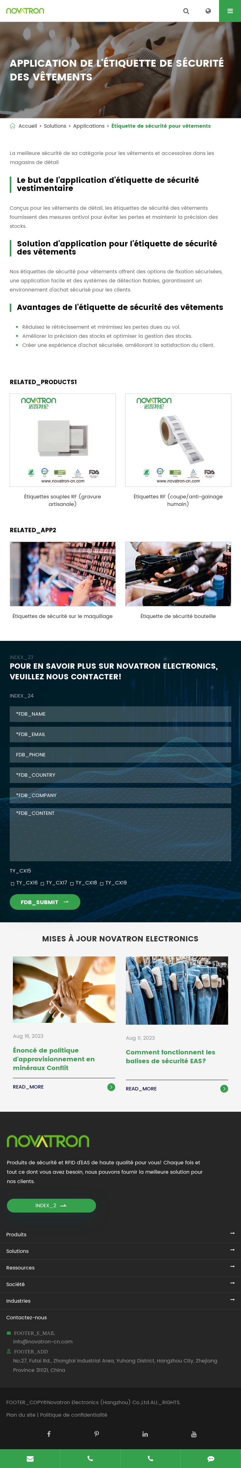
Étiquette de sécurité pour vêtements (161, 126)
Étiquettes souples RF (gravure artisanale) (62, 500)
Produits (16, 1235)
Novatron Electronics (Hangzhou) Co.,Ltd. (98, 1402)
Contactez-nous (26, 1318)
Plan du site (20, 1415)
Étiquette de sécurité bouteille (178, 616)
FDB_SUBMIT (45, 902)
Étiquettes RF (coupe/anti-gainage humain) (178, 500)
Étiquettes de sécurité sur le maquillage (63, 616)
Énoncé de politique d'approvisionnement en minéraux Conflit (54, 1060)
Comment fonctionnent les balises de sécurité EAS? (170, 1057)
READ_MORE (63, 1087)
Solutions (55, 126)
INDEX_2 (51, 1206)
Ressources (20, 1268)
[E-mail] (30, 1458)
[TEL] (90, 1458)
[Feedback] (210, 1458)
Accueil (28, 126)
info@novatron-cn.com (42, 1342)
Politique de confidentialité (73, 1415)
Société (15, 1284)
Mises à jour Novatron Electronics (120, 939)
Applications (88, 126)
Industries (18, 1301)
